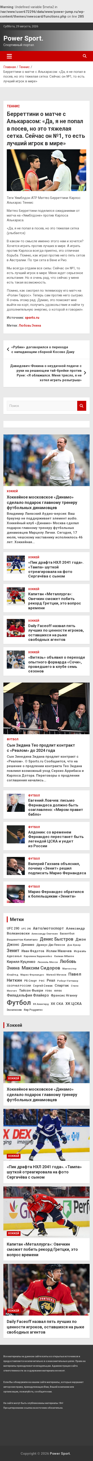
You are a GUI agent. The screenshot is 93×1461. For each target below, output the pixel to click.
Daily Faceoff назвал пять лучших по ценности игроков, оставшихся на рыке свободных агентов (56, 632)
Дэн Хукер (74, 944)
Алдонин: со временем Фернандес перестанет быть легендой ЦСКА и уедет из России (56, 839)
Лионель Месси (47, 962)
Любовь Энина (30, 325)
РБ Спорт (30, 980)
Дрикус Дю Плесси (50, 944)
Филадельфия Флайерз (28, 995)
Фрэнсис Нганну (64, 995)
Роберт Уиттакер (67, 980)
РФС (42, 980)
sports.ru (32, 318)
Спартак (62, 985)
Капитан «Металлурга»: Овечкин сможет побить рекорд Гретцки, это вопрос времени (54, 601)
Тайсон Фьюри (31, 990)
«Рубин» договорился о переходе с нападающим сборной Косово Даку (42, 349)
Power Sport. (23, 38)
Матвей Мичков (56, 974)
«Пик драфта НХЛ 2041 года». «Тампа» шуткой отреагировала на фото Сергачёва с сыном (56, 569)
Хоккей (12, 491)
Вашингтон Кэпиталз (22, 939)
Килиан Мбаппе (64, 956)
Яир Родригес (33, 1009)
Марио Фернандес (32, 974)
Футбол (12, 739)
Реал (51, 980)
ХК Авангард (41, 1004)
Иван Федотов (32, 951)
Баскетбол (67, 933)
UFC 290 (13, 928)
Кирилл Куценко (21, 962)
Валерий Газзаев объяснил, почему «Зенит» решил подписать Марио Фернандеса (57, 868)
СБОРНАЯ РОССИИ (19, 985)
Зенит (13, 950)
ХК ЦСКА (73, 1004)
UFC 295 (26, 928)
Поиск (81, 406)
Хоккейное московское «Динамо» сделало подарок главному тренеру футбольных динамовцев (42, 502)
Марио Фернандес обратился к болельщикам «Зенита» (56, 893)
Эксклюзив (14, 1009)
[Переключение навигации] (9, 56)
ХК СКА (57, 1004)
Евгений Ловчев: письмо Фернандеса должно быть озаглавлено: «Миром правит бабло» (55, 807)
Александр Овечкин (45, 933)
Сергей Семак (43, 985)
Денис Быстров (56, 939)
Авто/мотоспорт (48, 928)
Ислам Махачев (59, 951)
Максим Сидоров (41, 968)
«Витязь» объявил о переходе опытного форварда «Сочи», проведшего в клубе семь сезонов (56, 664)
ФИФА (58, 990)
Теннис (13, 106)
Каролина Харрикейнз (38, 956)
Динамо (27, 945)
